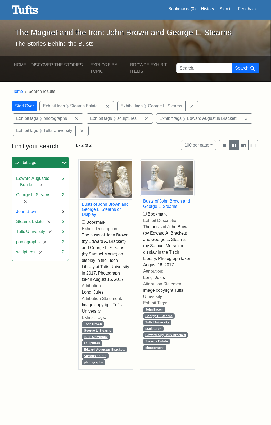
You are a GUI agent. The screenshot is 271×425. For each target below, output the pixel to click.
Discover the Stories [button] (57, 65)
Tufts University (96, 337)
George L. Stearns (97, 330)
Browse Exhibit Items (148, 68)
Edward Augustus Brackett (104, 349)
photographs (93, 362)
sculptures (92, 343)
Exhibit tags (25, 162)
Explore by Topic (104, 68)
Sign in (226, 9)
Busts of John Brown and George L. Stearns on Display (105, 209)
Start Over (24, 106)
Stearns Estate (95, 356)
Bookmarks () (182, 9)
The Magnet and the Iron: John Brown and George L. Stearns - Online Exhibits (25, 10)
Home (20, 65)
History (207, 9)
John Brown (27, 211)
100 (196, 145)
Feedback (247, 9)
